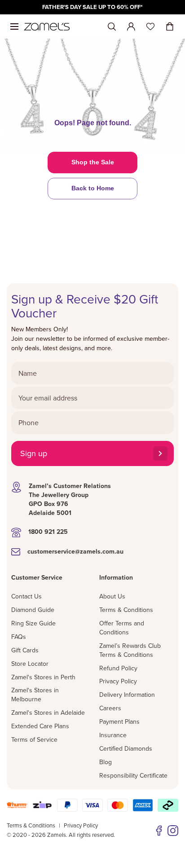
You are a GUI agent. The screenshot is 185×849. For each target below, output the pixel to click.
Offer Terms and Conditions (121, 628)
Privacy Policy (118, 681)
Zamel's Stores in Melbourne (35, 695)
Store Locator (29, 663)
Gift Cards (25, 650)
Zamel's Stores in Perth (43, 677)
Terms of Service (34, 739)
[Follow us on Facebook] (159, 830)
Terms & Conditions (126, 609)
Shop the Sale (92, 162)
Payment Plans (119, 721)
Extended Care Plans (40, 725)
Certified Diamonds (125, 748)
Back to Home (92, 188)
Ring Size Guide (33, 623)
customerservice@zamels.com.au (75, 551)
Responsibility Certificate (133, 775)
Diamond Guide (32, 609)
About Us (112, 596)
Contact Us (26, 596)
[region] (92, 7)
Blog (105, 761)
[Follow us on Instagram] (172, 830)
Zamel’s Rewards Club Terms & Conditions (130, 650)
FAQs (18, 636)
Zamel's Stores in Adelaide (48, 712)
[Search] (112, 27)
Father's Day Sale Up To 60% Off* (92, 7)
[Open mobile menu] (14, 26)
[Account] (131, 26)
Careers (110, 708)
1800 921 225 (48, 531)
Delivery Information (127, 694)
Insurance (113, 734)
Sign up (33, 453)
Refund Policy (118, 668)
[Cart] (169, 26)
